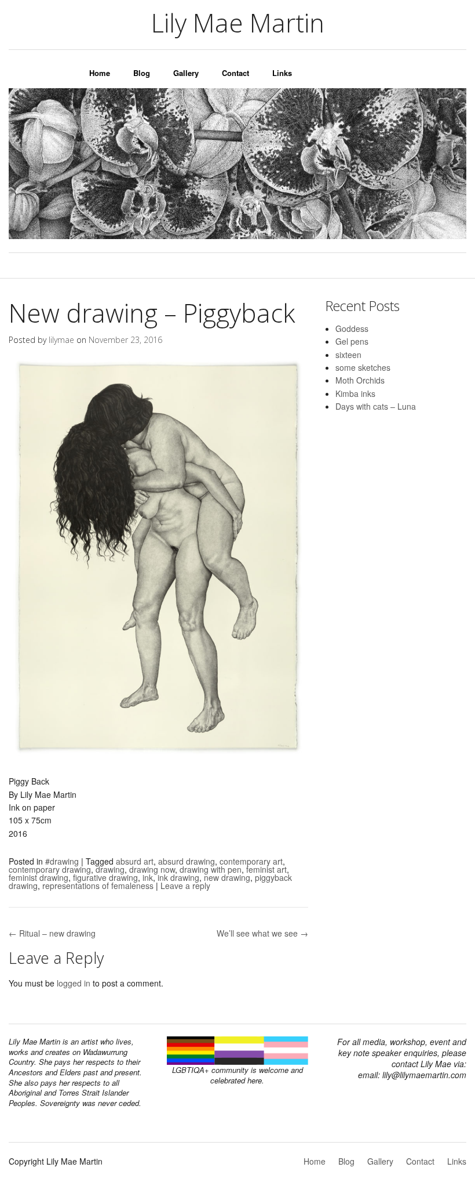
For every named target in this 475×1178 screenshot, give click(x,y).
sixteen (348, 354)
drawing (110, 869)
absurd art (135, 861)
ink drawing (178, 877)
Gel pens (351, 341)
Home (99, 72)
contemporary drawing (50, 869)
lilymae (61, 339)
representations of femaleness (98, 885)
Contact (235, 72)
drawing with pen (211, 869)
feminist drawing (38, 877)
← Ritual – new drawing (52, 933)
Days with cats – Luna (375, 406)
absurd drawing (186, 861)
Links (282, 72)
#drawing (62, 861)
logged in (73, 983)
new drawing (227, 877)
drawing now (152, 869)
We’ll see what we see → (262, 933)
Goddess (351, 328)
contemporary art (251, 861)
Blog (141, 72)
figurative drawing (105, 877)
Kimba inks (355, 393)
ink (147, 877)
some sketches (362, 367)
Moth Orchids (360, 380)
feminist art (266, 869)
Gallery (186, 72)
